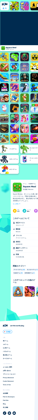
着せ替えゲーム (7, 355)
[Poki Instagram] (9, 413)
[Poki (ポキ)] (4, 4)
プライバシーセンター (9, 374)
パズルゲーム (7, 351)
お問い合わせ (7, 370)
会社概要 (5, 393)
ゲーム (24, 183)
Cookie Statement (8, 381)
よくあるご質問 (7, 367)
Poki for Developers (9, 397)
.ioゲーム (5, 344)
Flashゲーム (32, 183)
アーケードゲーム (19, 269)
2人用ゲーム (6, 348)
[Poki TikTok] (4, 413)
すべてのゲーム (7, 358)
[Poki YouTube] (14, 413)
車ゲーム (5, 341)
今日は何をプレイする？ (6, 8)
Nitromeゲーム (29, 273)
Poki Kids (5, 400)
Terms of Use (7, 384)
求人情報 (5, 407)
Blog (4, 404)
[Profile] (3, 8)
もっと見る (16, 203)
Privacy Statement (8, 377)
